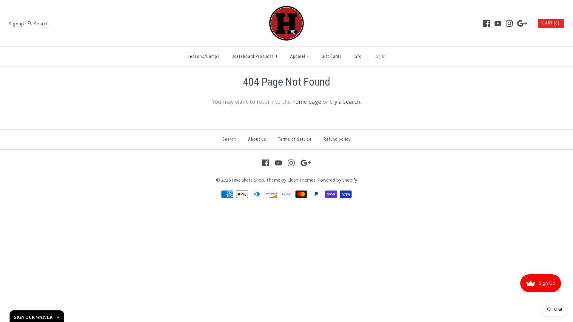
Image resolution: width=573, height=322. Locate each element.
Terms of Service (295, 139)
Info (358, 56)
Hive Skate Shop (248, 180)
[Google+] (522, 23)
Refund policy (337, 139)
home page (306, 101)
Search (229, 139)
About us (257, 139)
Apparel (299, 56)
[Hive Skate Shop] (286, 10)
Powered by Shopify (337, 180)
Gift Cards (332, 56)
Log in (380, 56)
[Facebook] (486, 23)
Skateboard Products (255, 56)
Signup (16, 24)
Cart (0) (551, 23)
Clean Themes (301, 180)
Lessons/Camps (204, 56)
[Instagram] (509, 23)
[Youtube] (498, 23)
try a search (345, 101)
